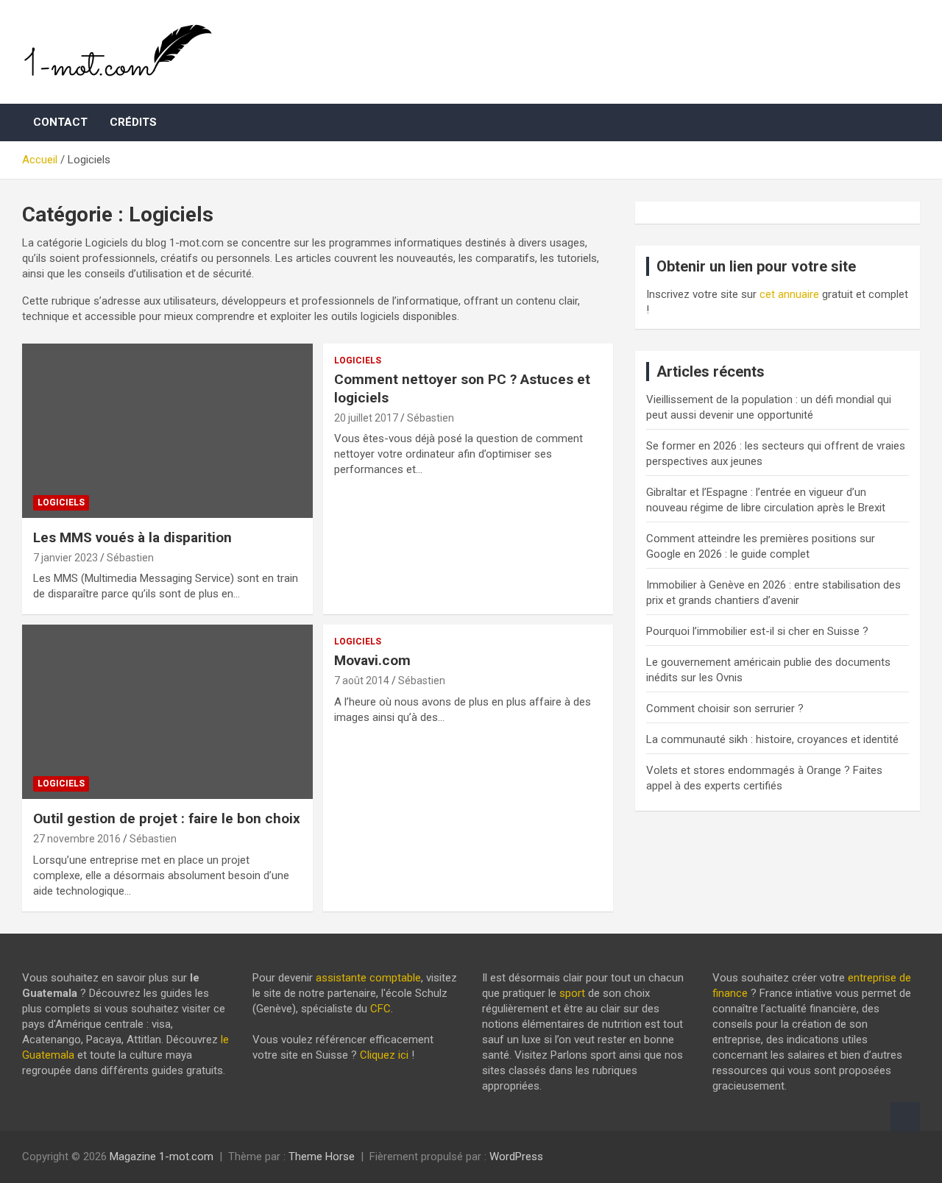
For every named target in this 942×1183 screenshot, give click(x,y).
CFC (380, 1008)
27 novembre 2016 (77, 839)
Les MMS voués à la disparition (132, 537)
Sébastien (130, 558)
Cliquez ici (384, 1055)
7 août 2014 (361, 680)
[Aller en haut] (905, 1117)
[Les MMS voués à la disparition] (167, 431)
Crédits (133, 122)
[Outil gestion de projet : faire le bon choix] (167, 712)
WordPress (516, 1156)
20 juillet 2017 (366, 418)
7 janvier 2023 (65, 558)
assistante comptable (368, 977)
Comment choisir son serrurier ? (725, 708)
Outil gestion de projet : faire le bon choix (166, 818)
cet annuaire (789, 294)
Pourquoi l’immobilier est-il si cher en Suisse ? (757, 631)
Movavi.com (372, 660)
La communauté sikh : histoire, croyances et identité (772, 739)
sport (572, 993)
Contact (60, 122)
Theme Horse (321, 1156)
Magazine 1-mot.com (161, 1156)
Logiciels (61, 502)
